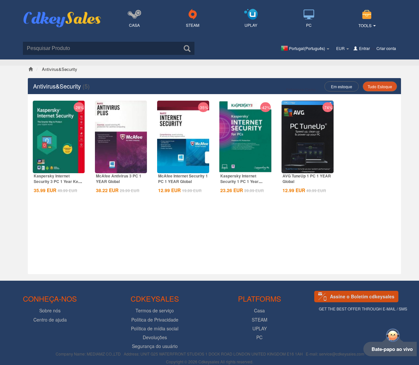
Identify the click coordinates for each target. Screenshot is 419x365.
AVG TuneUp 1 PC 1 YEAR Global (306, 178)
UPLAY (251, 25)
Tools (365, 25)
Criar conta (386, 48)
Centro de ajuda (50, 319)
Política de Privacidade (154, 319)
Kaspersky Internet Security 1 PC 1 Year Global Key (239, 181)
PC (309, 25)
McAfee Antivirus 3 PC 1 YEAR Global (118, 178)
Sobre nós (50, 310)
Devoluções (155, 337)
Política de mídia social (154, 328)
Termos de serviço (155, 310)
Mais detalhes (59, 167)
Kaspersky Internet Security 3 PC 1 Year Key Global (57, 181)
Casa (134, 25)
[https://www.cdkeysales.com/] (62, 12)
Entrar (364, 48)
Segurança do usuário (155, 346)
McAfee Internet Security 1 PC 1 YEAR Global (183, 178)
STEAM (192, 25)
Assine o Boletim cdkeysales (362, 296)
